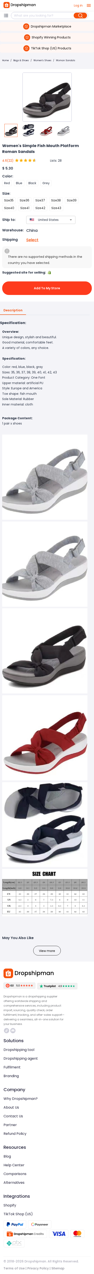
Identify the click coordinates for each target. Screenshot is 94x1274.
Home (5, 60)
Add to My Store (47, 288)
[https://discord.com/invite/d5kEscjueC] (13, 1030)
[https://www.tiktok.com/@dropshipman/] (6, 1030)
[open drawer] (88, 5)
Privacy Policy (38, 1268)
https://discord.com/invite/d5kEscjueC (13, 1030)
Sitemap (57, 1268)
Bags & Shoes (21, 60)
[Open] (71, 220)
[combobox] (44, 220)
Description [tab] (13, 310)
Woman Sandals (65, 60)
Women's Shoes (42, 60)
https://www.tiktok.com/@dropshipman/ (7, 1030)
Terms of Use (14, 1268)
